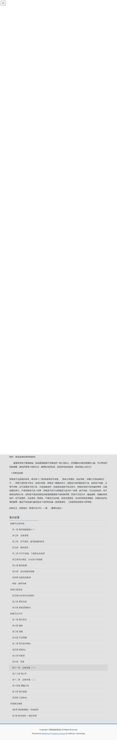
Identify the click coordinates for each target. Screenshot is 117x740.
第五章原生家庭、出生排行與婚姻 (27, 559)
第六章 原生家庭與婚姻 (23, 571)
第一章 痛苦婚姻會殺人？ (23, 529)
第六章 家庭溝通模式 (21, 607)
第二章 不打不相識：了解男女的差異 (28, 553)
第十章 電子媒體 (19, 691)
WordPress (46, 734)
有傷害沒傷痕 (16, 703)
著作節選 (14, 517)
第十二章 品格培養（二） (24, 679)
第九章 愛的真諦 (20, 547)
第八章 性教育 (18, 656)
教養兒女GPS (16, 613)
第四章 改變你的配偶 (21, 577)
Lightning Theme (58, 734)
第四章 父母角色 (19, 697)
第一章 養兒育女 (19, 619)
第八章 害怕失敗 (19, 601)
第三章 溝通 (17, 631)
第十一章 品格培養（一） (24, 667)
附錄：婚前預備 (19, 583)
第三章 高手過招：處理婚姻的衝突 (28, 541)
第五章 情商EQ (19, 650)
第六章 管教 (18, 662)
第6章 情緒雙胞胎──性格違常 (25, 709)
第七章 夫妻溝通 (20, 535)
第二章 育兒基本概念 (21, 643)
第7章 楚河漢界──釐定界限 (24, 716)
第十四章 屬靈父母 (20, 685)
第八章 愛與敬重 (19, 565)
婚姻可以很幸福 (17, 523)
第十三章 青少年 (19, 673)
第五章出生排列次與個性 (23, 595)
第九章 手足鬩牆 (19, 637)
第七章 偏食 (17, 625)
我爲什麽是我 (16, 589)
